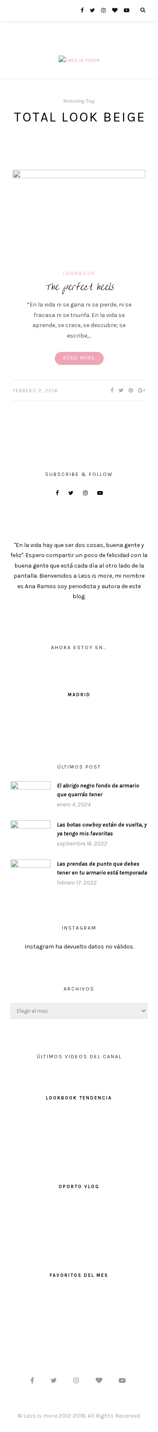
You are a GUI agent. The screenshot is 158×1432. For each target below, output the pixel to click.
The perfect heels (79, 287)
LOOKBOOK (79, 273)
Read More (79, 358)
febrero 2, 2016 (35, 391)
